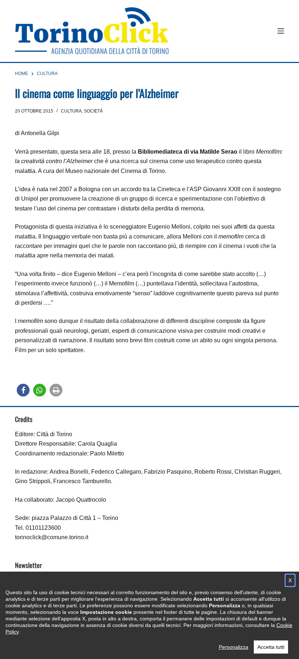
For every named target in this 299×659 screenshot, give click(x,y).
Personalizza (233, 647)
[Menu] (280, 31)
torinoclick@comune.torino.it (51, 537)
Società (93, 111)
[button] (23, 390)
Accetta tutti (270, 647)
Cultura (71, 111)
